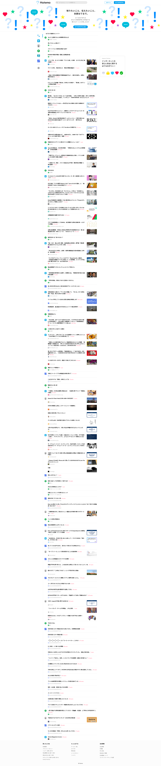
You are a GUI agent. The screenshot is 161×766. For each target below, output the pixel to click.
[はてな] (43, 2)
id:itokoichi (52, 464)
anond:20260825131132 (55, 642)
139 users (62, 725)
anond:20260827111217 (55, 381)
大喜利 (51, 144)
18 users (74, 112)
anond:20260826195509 (55, 508)
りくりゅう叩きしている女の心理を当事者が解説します (62, 299)
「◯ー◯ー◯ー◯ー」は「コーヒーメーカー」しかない (63, 640)
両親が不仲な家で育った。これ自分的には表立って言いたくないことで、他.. (68, 564)
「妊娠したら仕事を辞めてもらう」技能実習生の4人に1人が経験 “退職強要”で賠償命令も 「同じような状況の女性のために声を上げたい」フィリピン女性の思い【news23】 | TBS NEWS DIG (66, 343)
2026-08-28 (51, 90)
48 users (77, 231)
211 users (81, 640)
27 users (59, 84)
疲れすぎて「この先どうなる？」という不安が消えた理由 (63, 570)
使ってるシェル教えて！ (54, 43)
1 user (81, 142)
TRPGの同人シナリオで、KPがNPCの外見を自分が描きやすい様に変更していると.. (70, 669)
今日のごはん (51, 623)
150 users (68, 293)
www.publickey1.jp (54, 440)
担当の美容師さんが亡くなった (56, 525)
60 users (54, 62)
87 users (82, 286)
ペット (51, 521)
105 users (74, 589)
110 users (70, 481)
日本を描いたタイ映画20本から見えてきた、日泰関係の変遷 (64, 629)
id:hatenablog (53, 721)
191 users (91, 564)
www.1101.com (53, 356)
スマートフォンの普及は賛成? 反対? (57, 49)
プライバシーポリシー (48, 748)
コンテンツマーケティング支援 (107, 757)
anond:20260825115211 (55, 660)
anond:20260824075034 (56, 733)
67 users (79, 127)
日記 (51, 92)
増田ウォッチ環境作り (54, 367)
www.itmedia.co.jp (54, 138)
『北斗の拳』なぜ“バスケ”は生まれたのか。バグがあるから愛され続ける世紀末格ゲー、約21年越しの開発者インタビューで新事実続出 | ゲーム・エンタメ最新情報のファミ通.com (66, 321)
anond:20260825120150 (55, 654)
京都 (51, 316)
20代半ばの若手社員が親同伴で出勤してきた (60, 589)
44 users (63, 498)
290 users (73, 323)
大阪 (51, 239)
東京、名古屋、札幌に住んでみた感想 (58, 687)
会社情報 (102, 746)
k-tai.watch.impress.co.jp (55, 187)
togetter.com (52, 196)
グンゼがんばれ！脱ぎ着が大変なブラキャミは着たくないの (64, 420)
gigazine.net (52, 204)
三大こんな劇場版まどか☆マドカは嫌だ (58, 559)
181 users (79, 663)
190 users (71, 601)
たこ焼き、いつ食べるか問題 (55, 646)
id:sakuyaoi (52, 515)
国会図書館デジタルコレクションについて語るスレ (61, 267)
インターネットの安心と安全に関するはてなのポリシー (109, 62)
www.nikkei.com (53, 151)
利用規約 (45, 746)
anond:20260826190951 (55, 527)
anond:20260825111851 (55, 672)
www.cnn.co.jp (53, 71)
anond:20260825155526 (55, 636)
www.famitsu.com (54, 325)
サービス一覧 (74, 746)
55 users (78, 360)
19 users (55, 164)
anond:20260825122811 (55, 648)
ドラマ (51, 56)
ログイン (108, 2)
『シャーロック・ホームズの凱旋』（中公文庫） (61, 608)
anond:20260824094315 (55, 597)
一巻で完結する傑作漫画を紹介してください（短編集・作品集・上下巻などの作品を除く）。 (72, 710)
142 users (55, 224)
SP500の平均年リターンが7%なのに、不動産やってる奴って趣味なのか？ (67, 595)
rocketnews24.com (54, 338)
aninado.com (53, 739)
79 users (72, 336)
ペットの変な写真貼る (54, 519)
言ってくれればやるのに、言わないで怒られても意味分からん (64, 545)
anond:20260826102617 (55, 591)
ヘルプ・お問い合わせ (48, 750)
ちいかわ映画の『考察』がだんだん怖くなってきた (61, 731)
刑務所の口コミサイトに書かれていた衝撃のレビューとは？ (64, 142)
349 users (81, 681)
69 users (52, 354)
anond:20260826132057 (55, 561)
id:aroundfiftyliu (53, 424)
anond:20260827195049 (55, 288)
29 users (67, 136)
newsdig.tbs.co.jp (54, 347)
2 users (75, 398)
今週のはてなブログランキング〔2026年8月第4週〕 (62, 718)
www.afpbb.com (53, 310)
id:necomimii (52, 416)
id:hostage (52, 471)
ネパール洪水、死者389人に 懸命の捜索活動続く (61, 68)
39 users (55, 105)
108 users (69, 185)
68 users (57, 252)
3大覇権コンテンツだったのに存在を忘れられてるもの (62, 663)
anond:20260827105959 (55, 375)
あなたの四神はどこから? (54, 486)
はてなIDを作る (119, 2)
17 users (77, 68)
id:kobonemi (52, 619)
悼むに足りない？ (52, 475)
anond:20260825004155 (55, 689)
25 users (71, 379)
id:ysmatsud (52, 555)
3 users (68, 532)
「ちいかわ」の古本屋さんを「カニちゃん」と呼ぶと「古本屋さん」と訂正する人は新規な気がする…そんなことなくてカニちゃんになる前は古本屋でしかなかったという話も (66, 192)
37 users (58, 76)
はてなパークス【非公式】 (56, 494)
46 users (70, 194)
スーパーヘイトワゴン (54, 693)
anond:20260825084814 (55, 677)
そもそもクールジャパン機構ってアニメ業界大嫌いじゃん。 (63, 577)
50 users (79, 345)
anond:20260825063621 (55, 683)
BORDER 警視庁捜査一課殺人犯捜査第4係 (59, 54)
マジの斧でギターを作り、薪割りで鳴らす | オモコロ (62, 360)
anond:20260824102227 (55, 727)
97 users (65, 157)
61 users (56, 274)
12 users (83, 545)
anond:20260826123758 (55, 567)
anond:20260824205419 (55, 706)
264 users (50, 712)
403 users (63, 675)
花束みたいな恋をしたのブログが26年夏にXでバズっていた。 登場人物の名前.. (69, 652)
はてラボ (73, 748)
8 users (72, 583)
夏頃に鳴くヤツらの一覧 (54, 498)
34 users (95, 669)
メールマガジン (74, 753)
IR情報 (101, 748)
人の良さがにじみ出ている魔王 (56, 329)
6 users (92, 97)
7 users (59, 475)
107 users (60, 149)
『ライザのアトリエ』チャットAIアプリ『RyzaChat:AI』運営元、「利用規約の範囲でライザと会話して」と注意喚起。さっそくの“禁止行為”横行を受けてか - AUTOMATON (66, 259)
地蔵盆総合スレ (52, 314)
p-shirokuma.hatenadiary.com (57, 226)
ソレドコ (73, 755)
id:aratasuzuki (53, 456)
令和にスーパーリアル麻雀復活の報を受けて (59, 373)
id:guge (51, 534)
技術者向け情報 (103, 753)
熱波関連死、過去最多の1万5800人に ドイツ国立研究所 (63, 306)
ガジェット (52, 51)
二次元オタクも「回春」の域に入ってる (58, 379)
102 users (72, 559)
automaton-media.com (55, 263)
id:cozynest (52, 574)
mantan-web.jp (53, 99)
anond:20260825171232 (55, 631)
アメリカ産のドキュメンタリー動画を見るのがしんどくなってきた (65, 704)
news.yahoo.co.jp (54, 233)
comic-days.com (53, 449)
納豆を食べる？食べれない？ (55, 237)
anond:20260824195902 (55, 695)
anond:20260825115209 (55, 666)
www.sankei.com (54, 79)
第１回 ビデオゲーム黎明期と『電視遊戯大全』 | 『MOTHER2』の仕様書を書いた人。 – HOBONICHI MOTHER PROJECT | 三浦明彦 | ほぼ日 (66, 353)
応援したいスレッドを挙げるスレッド (58, 492)
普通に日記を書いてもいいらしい (56, 413)
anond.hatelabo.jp (54, 303)
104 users (60, 540)
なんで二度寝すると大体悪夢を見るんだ (58, 37)
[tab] (38, 35)
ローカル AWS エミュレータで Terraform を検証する (62, 127)
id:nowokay (52, 402)
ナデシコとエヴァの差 (54, 725)
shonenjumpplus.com (54, 180)
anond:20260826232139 (55, 477)
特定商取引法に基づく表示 (49, 753)
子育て (51, 387)
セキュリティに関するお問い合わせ (51, 757)
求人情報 (102, 750)
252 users (65, 634)
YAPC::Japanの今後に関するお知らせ (58, 601)
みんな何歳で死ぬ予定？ (54, 675)
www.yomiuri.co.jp (54, 159)
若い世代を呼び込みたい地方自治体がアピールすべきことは (63, 286)
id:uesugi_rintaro (53, 431)
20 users (50, 447)
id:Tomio (51, 612)
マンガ (51, 714)
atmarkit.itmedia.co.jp (55, 86)
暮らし (51, 483)
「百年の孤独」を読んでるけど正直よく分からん (61, 280)
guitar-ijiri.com (53, 114)
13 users (67, 525)
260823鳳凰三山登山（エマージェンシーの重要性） (62, 405)
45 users (64, 737)
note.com (52, 123)
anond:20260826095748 (55, 585)
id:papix (51, 604)
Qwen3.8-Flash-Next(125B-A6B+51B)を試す (60, 398)
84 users (82, 209)
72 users (66, 202)
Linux (51, 45)
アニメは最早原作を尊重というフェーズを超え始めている (63, 681)
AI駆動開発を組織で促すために (56, 215)
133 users (74, 373)
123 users (70, 261)
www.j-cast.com (53, 295)
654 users (80, 299)
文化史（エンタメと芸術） (56, 489)
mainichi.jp (52, 64)
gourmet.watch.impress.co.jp (56, 394)
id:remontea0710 (54, 409)
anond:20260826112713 (55, 580)
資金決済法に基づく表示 (48, 755)
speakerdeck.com (54, 218)
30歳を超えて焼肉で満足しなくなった (58, 699)
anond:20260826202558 (55, 500)
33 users (69, 244)
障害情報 (73, 750)
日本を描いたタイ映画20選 (55, 634)
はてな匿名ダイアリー (55, 370)
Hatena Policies (46, 759)
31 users (80, 306)
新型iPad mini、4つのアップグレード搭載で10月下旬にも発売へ (65, 615)
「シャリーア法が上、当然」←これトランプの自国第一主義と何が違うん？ (68, 658)
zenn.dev (52, 107)
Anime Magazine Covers (55, 737)
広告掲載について (104, 755)
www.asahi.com (53, 254)
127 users (67, 215)
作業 (49, 468)
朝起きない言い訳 (52, 385)
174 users (82, 577)
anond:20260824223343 (56, 701)
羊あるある (51, 170)
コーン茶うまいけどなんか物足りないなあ (59, 583)
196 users (71, 699)
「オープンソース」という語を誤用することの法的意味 (62, 551)
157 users (86, 704)
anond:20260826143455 (55, 548)
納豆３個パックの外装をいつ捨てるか (58, 481)
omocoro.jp (52, 364)
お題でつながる (53, 39)
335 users (90, 595)
